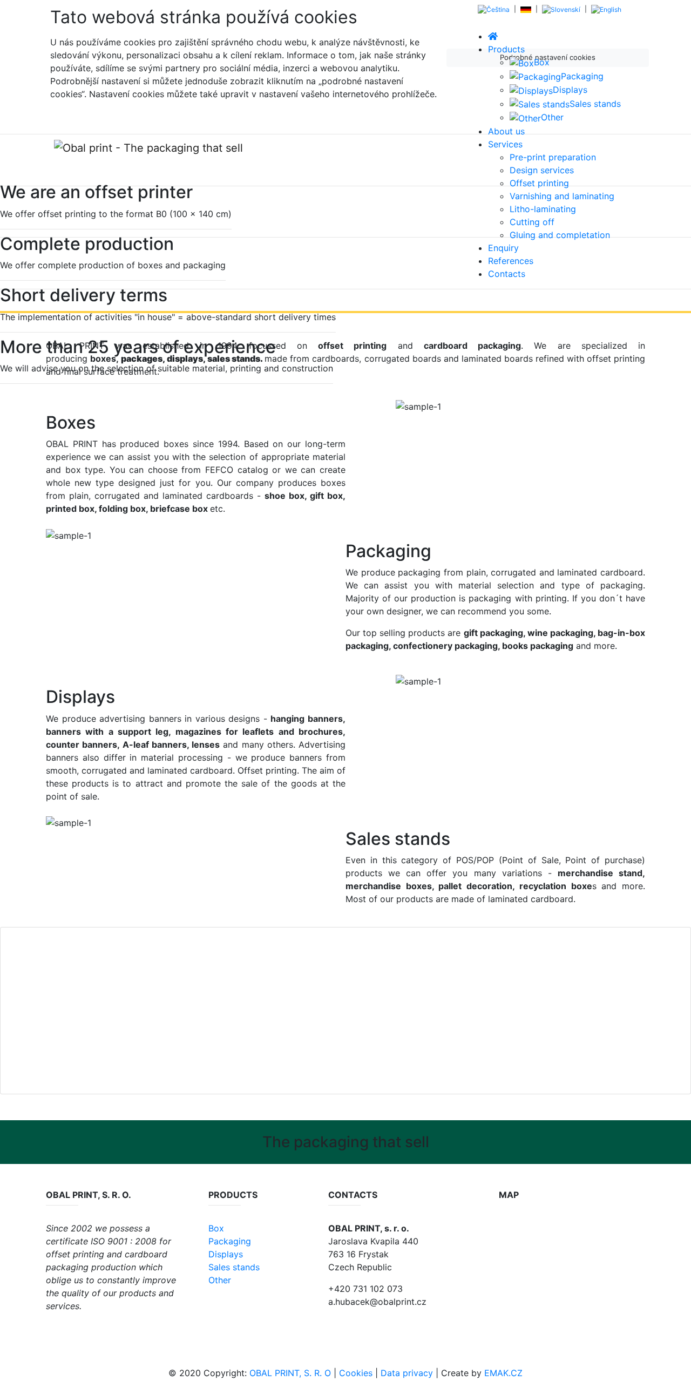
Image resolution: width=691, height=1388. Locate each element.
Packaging (229, 1241)
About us (506, 131)
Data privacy (407, 1372)
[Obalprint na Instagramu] (77, 1329)
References (510, 260)
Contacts (506, 273)
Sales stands (234, 1267)
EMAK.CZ (503, 1372)
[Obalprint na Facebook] (52, 1329)
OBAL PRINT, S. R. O (290, 1372)
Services (505, 144)
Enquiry (503, 247)
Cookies (355, 1372)
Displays (225, 1254)
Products (506, 49)
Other (219, 1280)
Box (216, 1228)
